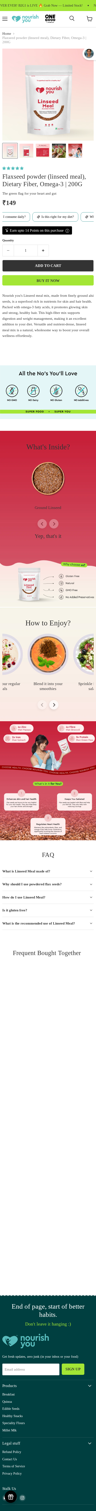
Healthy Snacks (12, 1416)
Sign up (73, 1369)
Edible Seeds (10, 1409)
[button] (13, 168)
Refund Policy (11, 1452)
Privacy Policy (12, 1473)
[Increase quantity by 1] (43, 250)
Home (6, 33)
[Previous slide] (42, 523)
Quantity (8, 240)
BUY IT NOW (48, 281)
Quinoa (7, 1401)
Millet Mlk (9, 1430)
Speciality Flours (13, 1423)
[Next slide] (53, 523)
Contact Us (9, 1459)
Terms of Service (13, 1466)
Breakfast (8, 1394)
